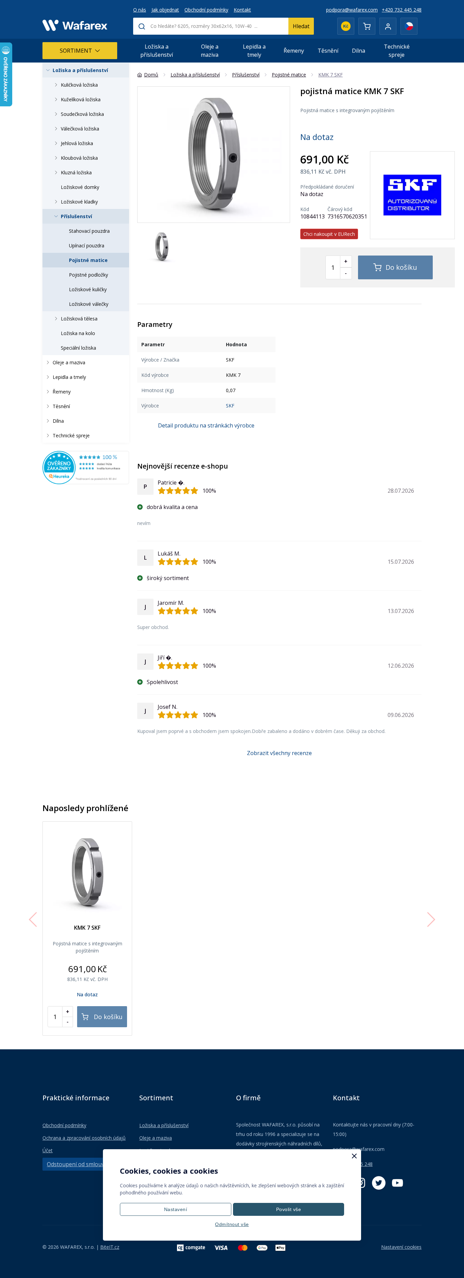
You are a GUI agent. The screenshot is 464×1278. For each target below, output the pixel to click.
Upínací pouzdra (86, 245)
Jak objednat (165, 9)
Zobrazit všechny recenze (279, 753)
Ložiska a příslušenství (156, 50)
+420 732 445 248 (402, 9)
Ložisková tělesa (79, 318)
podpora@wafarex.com (352, 9)
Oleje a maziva (209, 50)
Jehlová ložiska (77, 143)
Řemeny (294, 50)
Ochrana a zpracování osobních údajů (84, 1138)
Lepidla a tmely (254, 50)
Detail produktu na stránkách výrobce (206, 425)
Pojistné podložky (88, 275)
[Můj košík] (366, 26)
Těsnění (328, 50)
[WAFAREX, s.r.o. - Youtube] (397, 1182)
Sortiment (76, 50)
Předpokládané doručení (327, 187)
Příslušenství (76, 216)
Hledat (301, 26)
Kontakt (242, 9)
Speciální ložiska (78, 348)
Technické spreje (397, 50)
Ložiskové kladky (79, 201)
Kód (304, 209)
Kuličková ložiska (79, 85)
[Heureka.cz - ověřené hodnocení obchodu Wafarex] (85, 467)
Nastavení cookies (401, 1247)
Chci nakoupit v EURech (329, 234)
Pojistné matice (88, 260)
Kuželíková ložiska (81, 99)
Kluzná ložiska (76, 172)
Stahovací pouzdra (89, 231)
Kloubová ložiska (79, 158)
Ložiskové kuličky (88, 289)
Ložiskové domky (80, 187)
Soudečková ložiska (82, 114)
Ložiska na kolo (78, 333)
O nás (139, 9)
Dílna (358, 50)
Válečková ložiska (80, 128)
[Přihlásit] (387, 26)
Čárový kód (339, 209)
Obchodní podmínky (206, 9)
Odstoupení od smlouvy (77, 1164)
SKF (230, 405)
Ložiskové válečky (88, 304)
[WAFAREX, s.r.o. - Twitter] (378, 1182)
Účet (47, 1150)
